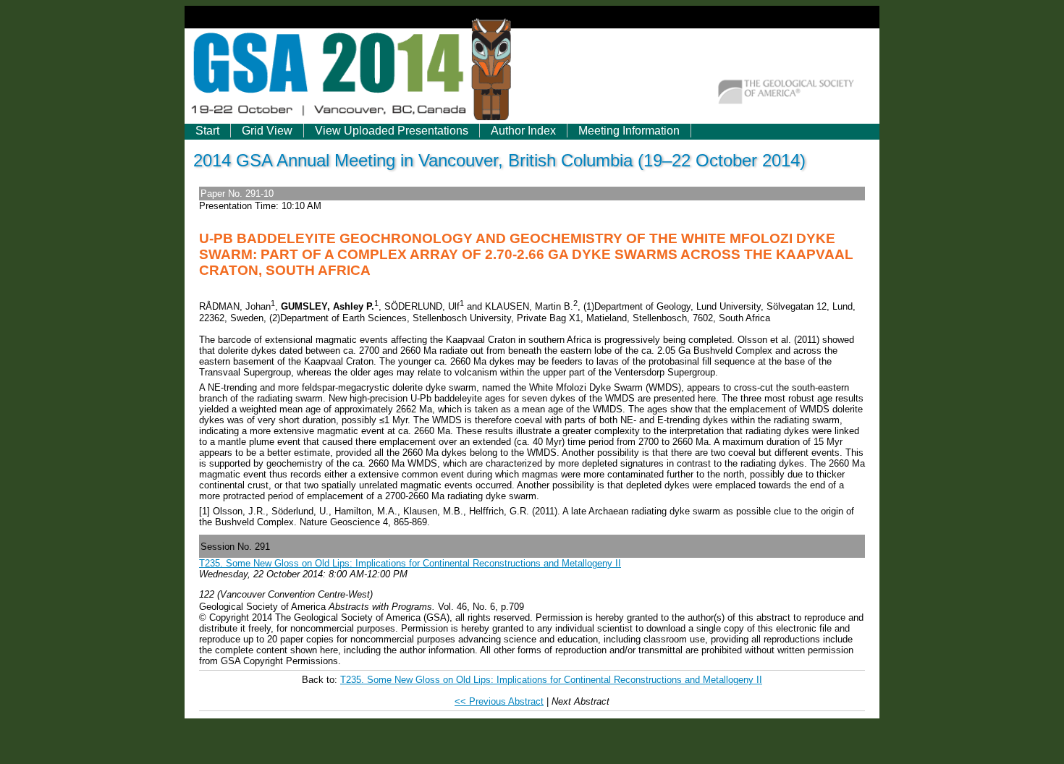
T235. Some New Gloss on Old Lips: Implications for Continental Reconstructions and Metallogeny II (410, 563)
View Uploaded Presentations (391, 130)
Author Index (523, 130)
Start (207, 130)
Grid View (267, 130)
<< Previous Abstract (499, 701)
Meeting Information (629, 130)
